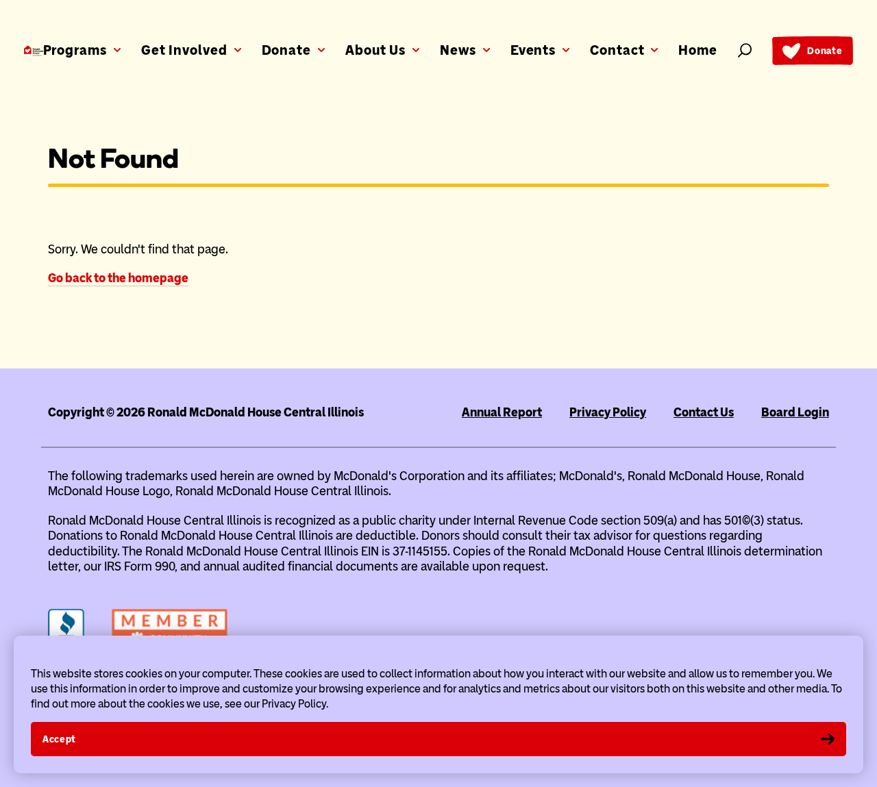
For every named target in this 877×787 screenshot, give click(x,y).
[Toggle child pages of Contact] (654, 46)
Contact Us (704, 412)
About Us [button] (375, 50)
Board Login (795, 412)
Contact (617, 50)
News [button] (458, 50)
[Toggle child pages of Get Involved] (237, 46)
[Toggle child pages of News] (486, 46)
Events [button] (533, 50)
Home (697, 50)
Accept (59, 739)
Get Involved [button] (184, 50)
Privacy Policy (607, 412)
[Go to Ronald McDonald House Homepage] (33, 50)
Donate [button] (286, 50)
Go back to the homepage (118, 278)
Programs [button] (75, 50)
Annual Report (502, 412)
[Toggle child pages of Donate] (321, 46)
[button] (744, 50)
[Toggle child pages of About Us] (416, 46)
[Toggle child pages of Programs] (117, 46)
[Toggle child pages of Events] (566, 46)
